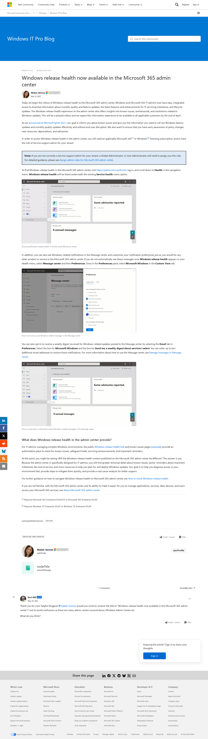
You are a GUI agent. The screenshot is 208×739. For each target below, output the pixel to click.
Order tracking (48, 711)
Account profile (49, 691)
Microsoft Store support (52, 701)
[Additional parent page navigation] (34, 13)
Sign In (196, 4)
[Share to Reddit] (119, 675)
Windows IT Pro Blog (58, 13)
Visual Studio (142, 725)
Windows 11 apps (16, 725)
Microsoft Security (110, 696)
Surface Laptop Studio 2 (19, 701)
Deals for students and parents (86, 721)
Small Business (109, 725)
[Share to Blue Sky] (124, 675)
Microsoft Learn (143, 701)
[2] (148, 138)
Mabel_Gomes (38, 92)
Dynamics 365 (109, 701)
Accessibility (172, 721)
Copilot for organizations (19, 706)
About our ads (172, 734)
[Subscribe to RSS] (129, 675)
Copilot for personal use (19, 711)
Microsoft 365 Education (84, 706)
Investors (171, 711)
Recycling (159, 734)
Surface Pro (14, 691)
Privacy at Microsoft (175, 706)
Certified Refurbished (51, 716)
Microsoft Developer (144, 696)
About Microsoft (174, 696)
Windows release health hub (109, 446)
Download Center (49, 696)
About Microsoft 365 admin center (81, 490)
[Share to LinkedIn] (104, 675)
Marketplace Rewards (145, 721)
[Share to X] (114, 675)
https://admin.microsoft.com (111, 170)
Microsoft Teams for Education (86, 701)
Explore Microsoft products (20, 721)
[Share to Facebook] (109, 675)
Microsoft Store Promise (52, 721)
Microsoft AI (108, 691)
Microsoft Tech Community (147, 711)
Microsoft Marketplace (145, 716)
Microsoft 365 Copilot (112, 721)
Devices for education (83, 696)
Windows (43, 13)
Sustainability (173, 725)
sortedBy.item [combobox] (186, 588)
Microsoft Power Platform (113, 711)
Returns (46, 706)
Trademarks (135, 734)
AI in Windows (15, 716)
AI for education (80, 725)
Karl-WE (32, 597)
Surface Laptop (15, 696)
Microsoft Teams (110, 716)
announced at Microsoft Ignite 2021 (47, 122)
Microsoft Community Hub (18, 13)
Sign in (154, 655)
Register (185, 4)
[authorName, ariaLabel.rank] (25, 94)
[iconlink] (28, 568)
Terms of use (122, 734)
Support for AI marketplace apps (149, 706)
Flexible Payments (50, 725)
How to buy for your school (84, 711)
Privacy (96, 734)
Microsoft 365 (109, 706)
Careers (171, 691)
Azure (139, 691)
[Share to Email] (134, 675)
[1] (133, 138)
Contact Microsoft (83, 734)
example (156, 446)
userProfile (178, 550)
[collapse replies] (14, 597)
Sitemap (70, 734)
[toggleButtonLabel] (198, 13)
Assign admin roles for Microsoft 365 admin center (86, 159)
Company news (173, 701)
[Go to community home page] (9, 4)
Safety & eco (148, 734)
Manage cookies (108, 734)
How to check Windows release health (148, 478)
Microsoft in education (83, 691)
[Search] (177, 4)
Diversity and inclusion (176, 716)
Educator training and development (88, 716)
